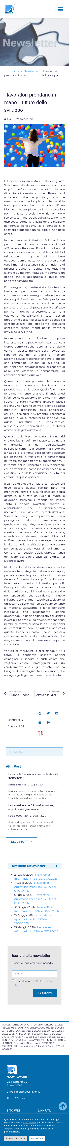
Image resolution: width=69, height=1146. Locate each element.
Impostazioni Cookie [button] (15, 1138)
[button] (60, 9)
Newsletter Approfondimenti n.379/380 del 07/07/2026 (35, 886)
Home (15, 71)
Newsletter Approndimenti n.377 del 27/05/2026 (33, 919)
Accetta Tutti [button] (37, 1138)
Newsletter (31, 71)
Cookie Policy (30, 1122)
